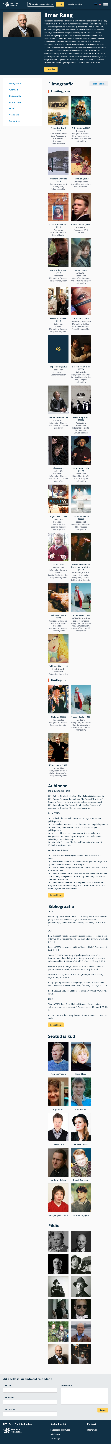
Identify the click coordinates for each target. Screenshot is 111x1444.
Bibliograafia (15, 96)
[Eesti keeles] (95, 4)
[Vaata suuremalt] (22, 24)
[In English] (100, 4)
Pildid (11, 108)
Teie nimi (7, 1385)
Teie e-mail (8, 1397)
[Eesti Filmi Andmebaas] (10, 4)
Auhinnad (13, 89)
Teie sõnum (66, 1385)
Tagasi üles (14, 121)
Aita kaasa (14, 114)
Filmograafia (15, 83)
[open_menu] (105, 4)
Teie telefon (9, 1409)
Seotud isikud (15, 102)
